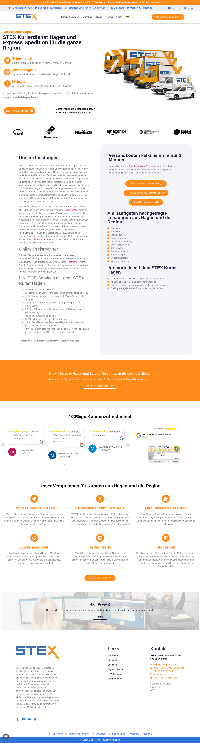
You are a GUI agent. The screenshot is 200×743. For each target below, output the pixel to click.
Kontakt (109, 17)
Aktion (119, 17)
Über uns (87, 17)
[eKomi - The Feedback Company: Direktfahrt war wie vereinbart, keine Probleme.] (164, 462)
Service (98, 17)
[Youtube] (23, 719)
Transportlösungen (70, 17)
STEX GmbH (29, 165)
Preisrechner (73, 262)
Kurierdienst (70, 210)
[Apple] (35, 719)
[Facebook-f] (17, 719)
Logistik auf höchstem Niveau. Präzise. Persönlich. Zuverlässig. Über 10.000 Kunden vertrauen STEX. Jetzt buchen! (100, 2)
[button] (4, 132)
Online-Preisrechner (41, 239)
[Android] (29, 719)
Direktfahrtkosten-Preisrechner (143, 166)
